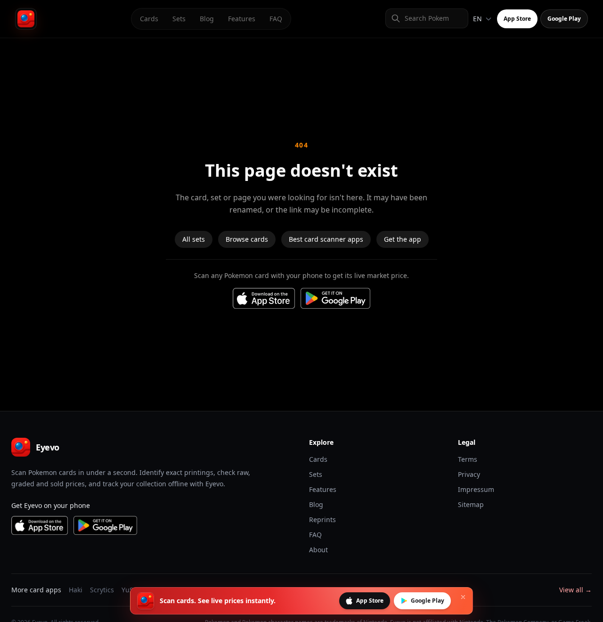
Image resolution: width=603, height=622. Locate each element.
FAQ (275, 18)
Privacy (469, 474)
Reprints (322, 519)
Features (241, 18)
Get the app (402, 239)
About (318, 549)
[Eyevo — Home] (26, 19)
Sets (179, 18)
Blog (207, 18)
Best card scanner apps (326, 239)
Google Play (564, 19)
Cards (149, 18)
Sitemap (471, 504)
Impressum (476, 489)
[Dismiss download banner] (463, 597)
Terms (467, 459)
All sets (193, 239)
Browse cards (247, 239)
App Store (517, 19)
